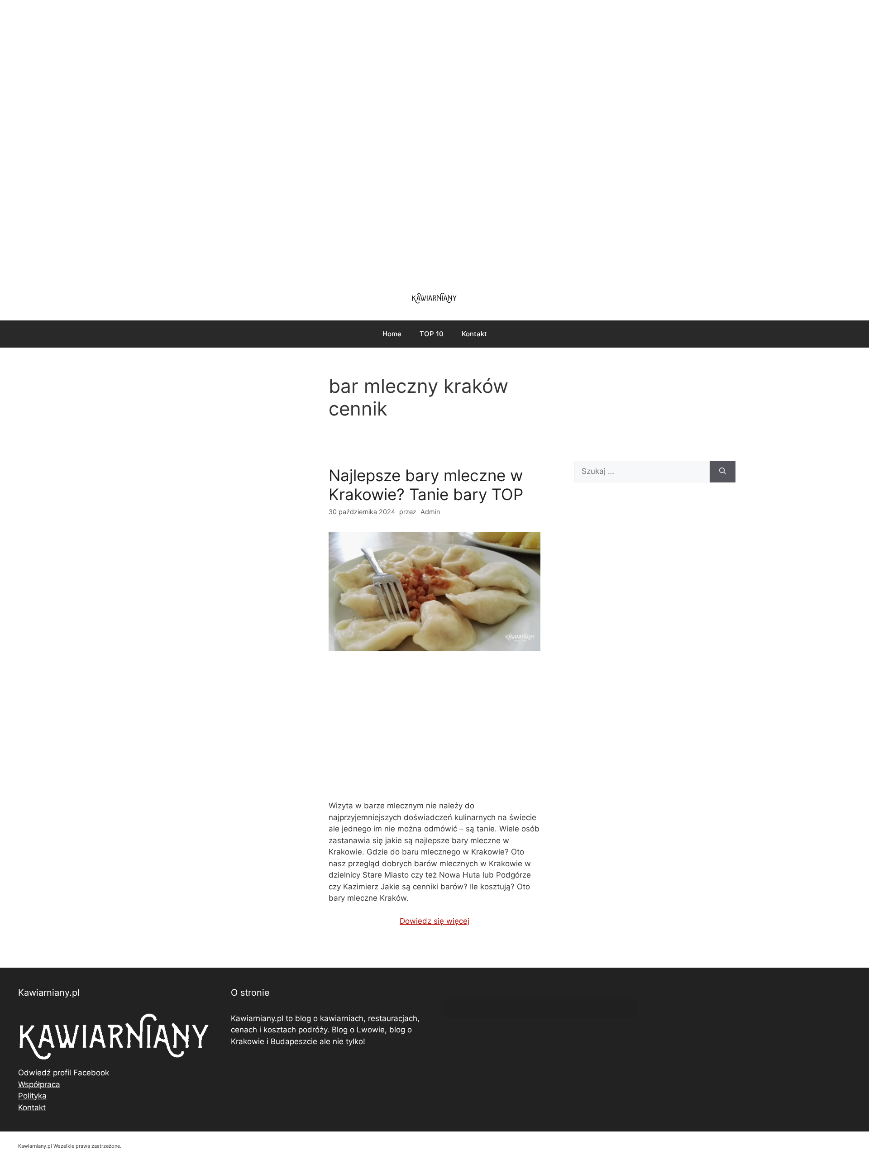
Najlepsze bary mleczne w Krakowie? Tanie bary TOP (426, 485)
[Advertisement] (434, 140)
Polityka (32, 1095)
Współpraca (39, 1084)
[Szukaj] (722, 471)
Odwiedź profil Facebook (63, 1072)
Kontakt (474, 333)
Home (391, 333)
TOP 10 (432, 333)
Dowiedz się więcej (434, 921)
